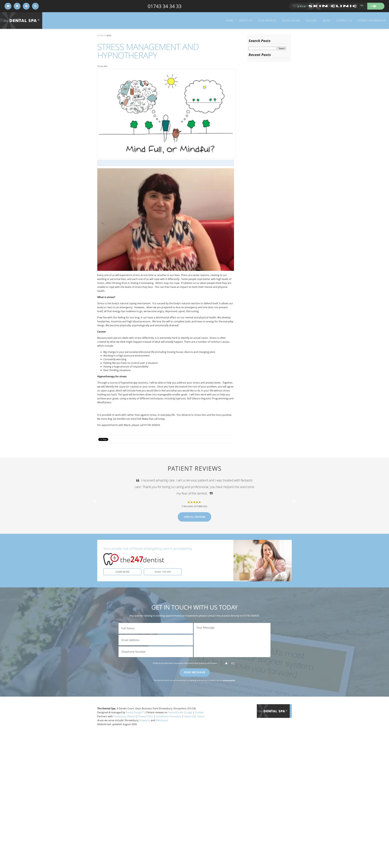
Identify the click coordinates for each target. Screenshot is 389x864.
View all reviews (194, 510)
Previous (94, 501)
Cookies (199, 712)
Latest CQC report (194, 716)
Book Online (291, 20)
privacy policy (229, 680)
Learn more (122, 571)
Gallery (311, 20)
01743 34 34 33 (164, 6)
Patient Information (372, 20)
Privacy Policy (145, 716)
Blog (326, 20)
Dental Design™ (135, 712)
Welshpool (162, 720)
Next (294, 501)
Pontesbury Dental (124, 716)
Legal (189, 712)
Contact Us (344, 20)
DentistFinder (176, 712)
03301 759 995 (163, 571)
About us (245, 20)
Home (229, 20)
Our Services (267, 20)
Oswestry (144, 720)
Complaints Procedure (168, 716)
